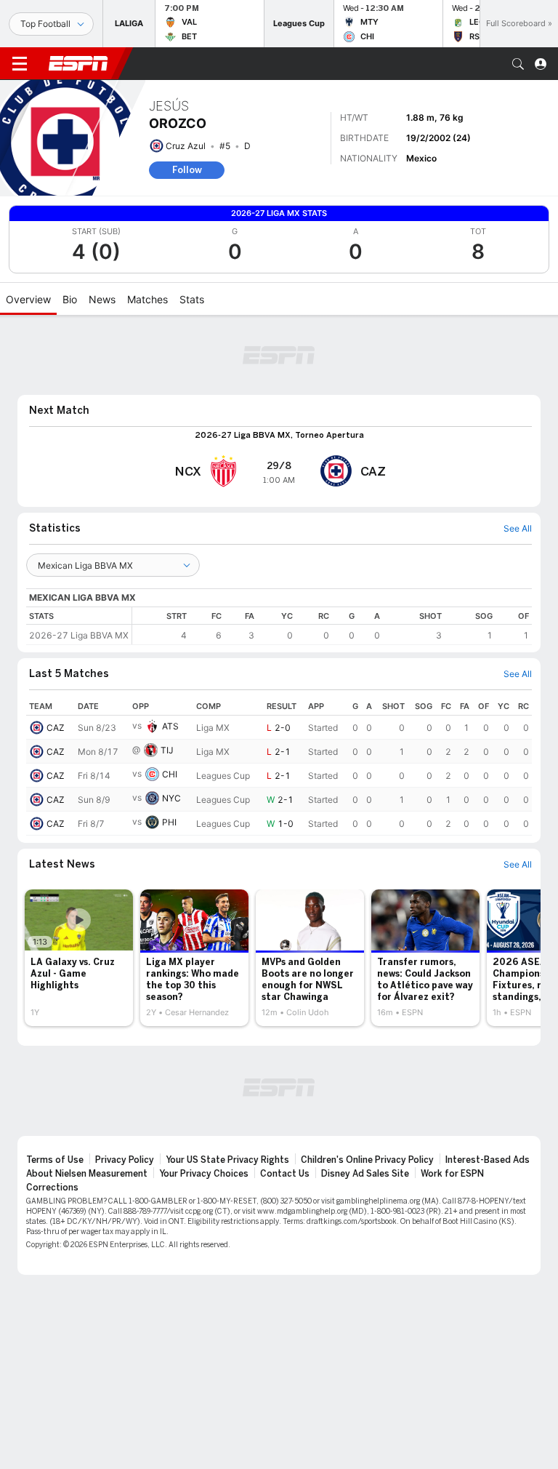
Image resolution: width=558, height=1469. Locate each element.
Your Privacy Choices (203, 1174)
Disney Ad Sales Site (365, 1174)
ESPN (78, 63)
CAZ (55, 727)
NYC (171, 798)
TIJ (167, 750)
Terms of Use (55, 1160)
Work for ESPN (452, 1174)
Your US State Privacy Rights (227, 1160)
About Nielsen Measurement (86, 1174)
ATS (170, 726)
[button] (518, 64)
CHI (169, 774)
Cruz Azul (186, 145)
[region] (332, 626)
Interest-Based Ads (487, 1160)
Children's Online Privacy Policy (367, 1160)
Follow (187, 169)
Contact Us (285, 1174)
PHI (169, 822)
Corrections (52, 1187)
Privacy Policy (124, 1160)
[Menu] (19, 64)
